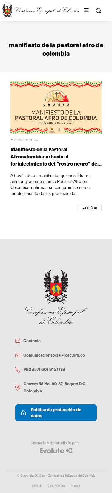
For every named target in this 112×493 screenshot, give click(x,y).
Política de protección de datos (56, 413)
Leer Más (90, 207)
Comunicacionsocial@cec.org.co (54, 355)
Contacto (32, 341)
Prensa (75, 485)
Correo (37, 485)
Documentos (56, 485)
